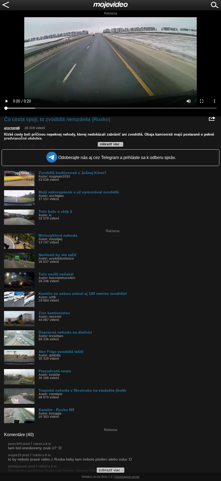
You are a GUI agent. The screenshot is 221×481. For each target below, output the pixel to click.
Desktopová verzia (127, 476)
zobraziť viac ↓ (111, 144)
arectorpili (12, 128)
